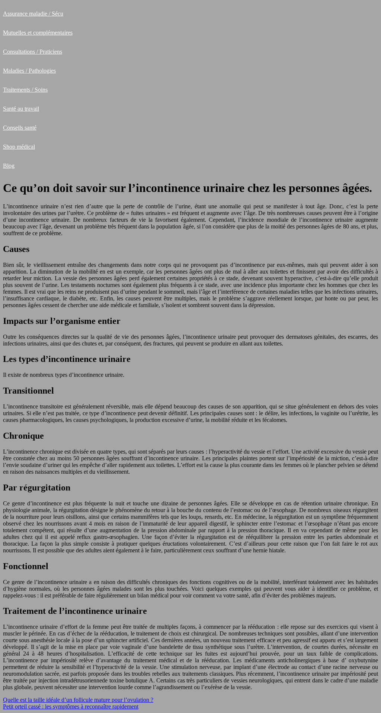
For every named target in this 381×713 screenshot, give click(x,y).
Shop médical (19, 146)
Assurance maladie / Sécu (33, 13)
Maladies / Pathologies (29, 70)
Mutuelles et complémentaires (38, 32)
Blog (9, 166)
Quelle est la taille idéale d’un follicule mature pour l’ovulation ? (78, 700)
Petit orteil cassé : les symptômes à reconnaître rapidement (70, 706)
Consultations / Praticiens (32, 51)
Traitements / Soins (25, 89)
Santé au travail (21, 108)
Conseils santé (19, 127)
